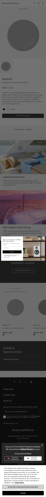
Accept (23, 493)
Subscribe (12, 251)
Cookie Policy (19, 482)
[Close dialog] (42, 445)
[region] (23, 481)
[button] (33, 458)
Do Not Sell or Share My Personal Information (23, 487)
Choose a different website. (23, 453)
